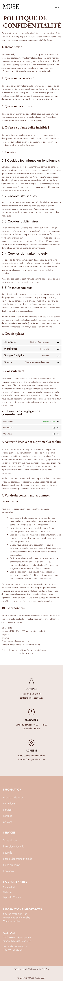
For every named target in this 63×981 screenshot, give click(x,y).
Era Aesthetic (9, 887)
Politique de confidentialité (16, 917)
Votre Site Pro (43, 969)
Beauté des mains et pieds (17, 859)
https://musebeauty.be (25, 54)
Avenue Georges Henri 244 (31, 759)
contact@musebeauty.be (31, 697)
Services (8, 810)
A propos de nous (13, 797)
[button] (56, 7)
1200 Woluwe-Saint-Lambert (31, 755)
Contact (7, 822)
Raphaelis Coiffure (12, 897)
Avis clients (9, 804)
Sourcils (7, 853)
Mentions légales (11, 921)
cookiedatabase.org (10, 653)
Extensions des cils (13, 847)
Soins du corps (11, 865)
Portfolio (7, 816)
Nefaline (7, 892)
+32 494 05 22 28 (31, 694)
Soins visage (10, 840)
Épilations (8, 871)
